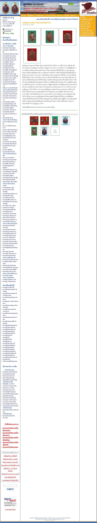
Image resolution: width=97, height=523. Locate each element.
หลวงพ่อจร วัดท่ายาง (8, 245)
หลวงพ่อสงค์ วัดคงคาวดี (9, 104)
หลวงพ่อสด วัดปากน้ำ (8, 68)
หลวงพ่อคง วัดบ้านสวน (9, 134)
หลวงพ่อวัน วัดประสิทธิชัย (10, 269)
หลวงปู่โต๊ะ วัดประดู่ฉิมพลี (10, 70)
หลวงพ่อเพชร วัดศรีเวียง (9, 209)
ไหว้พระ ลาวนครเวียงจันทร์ (10, 88)
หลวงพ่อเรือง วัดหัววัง (8, 112)
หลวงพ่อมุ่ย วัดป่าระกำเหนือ (10, 177)
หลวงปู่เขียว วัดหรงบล (9, 163)
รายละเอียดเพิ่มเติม (10, 509)
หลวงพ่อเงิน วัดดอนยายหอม (10, 54)
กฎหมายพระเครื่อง (85, 24)
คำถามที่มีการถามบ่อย (86, 19)
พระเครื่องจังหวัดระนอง (9, 329)
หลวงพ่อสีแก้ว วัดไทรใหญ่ (10, 106)
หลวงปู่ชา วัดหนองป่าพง (9, 281)
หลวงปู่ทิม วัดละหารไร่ (9, 80)
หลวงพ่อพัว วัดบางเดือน (9, 205)
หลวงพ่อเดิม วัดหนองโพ (9, 58)
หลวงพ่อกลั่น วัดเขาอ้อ (9, 151)
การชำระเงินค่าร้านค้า (86, 30)
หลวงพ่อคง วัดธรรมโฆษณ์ (10, 94)
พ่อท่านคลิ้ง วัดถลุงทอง (9, 161)
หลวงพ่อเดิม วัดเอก (8, 118)
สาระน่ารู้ (59, 15)
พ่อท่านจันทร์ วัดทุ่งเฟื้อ (9, 179)
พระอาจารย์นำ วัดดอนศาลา (10, 130)
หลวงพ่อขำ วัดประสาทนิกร (10, 241)
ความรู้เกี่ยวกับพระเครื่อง (87, 33)
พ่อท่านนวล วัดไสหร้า (8, 157)
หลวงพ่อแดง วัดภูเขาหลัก (10, 159)
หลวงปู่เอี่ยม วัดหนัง (8, 62)
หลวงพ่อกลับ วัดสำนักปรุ (9, 265)
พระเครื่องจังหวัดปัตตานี (9, 353)
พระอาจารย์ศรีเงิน (8, 149)
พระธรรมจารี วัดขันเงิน (9, 237)
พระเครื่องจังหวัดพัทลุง (9, 345)
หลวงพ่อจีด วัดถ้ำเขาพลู (9, 235)
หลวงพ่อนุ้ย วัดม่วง (8, 211)
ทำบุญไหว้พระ (6, 359)
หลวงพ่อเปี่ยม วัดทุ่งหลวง (9, 221)
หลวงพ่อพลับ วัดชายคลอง (10, 143)
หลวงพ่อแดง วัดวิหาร (8, 207)
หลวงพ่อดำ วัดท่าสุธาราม (9, 253)
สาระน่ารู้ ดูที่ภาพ (7, 26)
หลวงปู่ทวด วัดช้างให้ (8, 287)
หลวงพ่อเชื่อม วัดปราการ (9, 199)
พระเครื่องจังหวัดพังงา (9, 331)
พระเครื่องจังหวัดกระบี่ (9, 343)
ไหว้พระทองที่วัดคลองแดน (10, 361)
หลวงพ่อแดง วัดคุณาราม (9, 215)
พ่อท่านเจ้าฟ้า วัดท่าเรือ (9, 217)
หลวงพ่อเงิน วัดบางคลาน (9, 56)
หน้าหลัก (23, 15)
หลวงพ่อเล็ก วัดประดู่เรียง (9, 141)
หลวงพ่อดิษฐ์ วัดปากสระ (9, 136)
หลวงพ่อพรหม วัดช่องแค (9, 82)
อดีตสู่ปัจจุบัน (30, 15)
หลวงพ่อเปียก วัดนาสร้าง (9, 229)
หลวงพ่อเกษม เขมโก (8, 72)
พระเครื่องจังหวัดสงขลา (9, 351)
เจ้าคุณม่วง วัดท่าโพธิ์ (8, 173)
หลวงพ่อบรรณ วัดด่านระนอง (10, 259)
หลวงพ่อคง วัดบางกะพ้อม (9, 78)
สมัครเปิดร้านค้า (84, 28)
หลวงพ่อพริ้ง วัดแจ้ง (8, 195)
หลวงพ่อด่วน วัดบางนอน (9, 271)
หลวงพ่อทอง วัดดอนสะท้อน (10, 243)
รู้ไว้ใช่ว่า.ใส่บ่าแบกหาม (9, 22)
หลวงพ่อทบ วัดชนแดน (9, 64)
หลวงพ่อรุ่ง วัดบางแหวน (9, 239)
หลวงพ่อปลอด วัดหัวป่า (9, 102)
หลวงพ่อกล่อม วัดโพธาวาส (10, 193)
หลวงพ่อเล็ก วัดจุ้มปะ (8, 108)
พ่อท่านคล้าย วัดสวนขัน (9, 48)
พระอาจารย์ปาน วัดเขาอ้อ (10, 132)
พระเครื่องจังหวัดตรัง (8, 347)
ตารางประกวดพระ (50, 15)
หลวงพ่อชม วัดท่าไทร (8, 197)
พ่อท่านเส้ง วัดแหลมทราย (10, 96)
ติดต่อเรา (73, 15)
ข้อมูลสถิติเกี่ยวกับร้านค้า (87, 35)
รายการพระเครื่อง (8, 24)
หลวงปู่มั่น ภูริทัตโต (8, 66)
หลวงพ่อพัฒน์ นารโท (8, 187)
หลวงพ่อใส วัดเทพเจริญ (9, 255)
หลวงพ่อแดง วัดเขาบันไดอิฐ (10, 76)
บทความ (5, 20)
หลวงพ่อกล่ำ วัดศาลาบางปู (10, 169)
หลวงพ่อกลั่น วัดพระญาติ (9, 60)
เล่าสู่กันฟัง (66, 15)
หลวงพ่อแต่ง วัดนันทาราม (10, 219)
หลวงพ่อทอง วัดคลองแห (9, 110)
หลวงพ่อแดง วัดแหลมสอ (9, 213)
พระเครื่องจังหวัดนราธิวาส (10, 357)
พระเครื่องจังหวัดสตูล (8, 349)
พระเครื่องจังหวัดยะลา (9, 355)
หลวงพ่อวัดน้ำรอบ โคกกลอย (10, 267)
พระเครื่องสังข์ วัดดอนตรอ (10, 325)
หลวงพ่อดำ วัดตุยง (8, 275)
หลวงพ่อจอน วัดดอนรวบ (9, 231)
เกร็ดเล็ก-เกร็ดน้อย (85, 26)
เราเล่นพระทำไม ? (85, 21)
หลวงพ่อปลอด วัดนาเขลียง (10, 181)
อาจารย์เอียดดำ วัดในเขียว (10, 171)
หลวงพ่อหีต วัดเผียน (8, 175)
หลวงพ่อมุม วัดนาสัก (8, 251)
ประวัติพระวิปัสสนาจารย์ (9, 279)
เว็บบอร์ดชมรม (40, 15)
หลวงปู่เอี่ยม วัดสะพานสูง (9, 74)
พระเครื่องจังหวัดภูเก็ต (9, 333)
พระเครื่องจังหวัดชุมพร (9, 327)
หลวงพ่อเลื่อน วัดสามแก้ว (9, 233)
